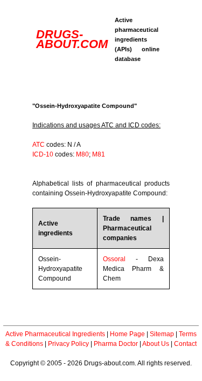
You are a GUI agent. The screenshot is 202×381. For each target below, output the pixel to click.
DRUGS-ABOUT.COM (72, 39)
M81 (98, 154)
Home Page (127, 334)
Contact (185, 344)
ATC (38, 144)
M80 (82, 154)
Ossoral (114, 259)
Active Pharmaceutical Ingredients (55, 334)
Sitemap (162, 334)
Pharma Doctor (116, 344)
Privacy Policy (68, 344)
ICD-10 (42, 154)
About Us (155, 344)
